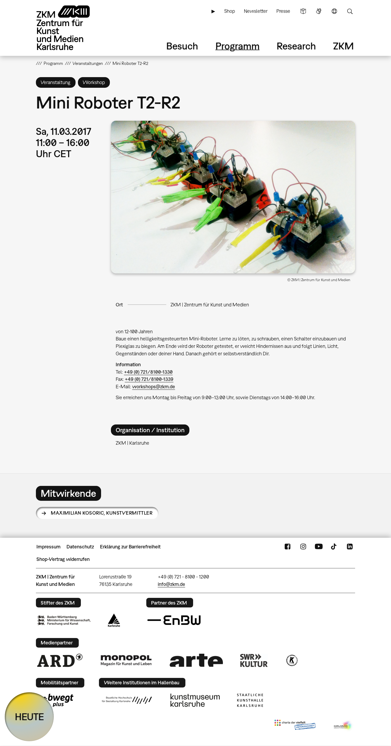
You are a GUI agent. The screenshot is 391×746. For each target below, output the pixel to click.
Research (296, 46)
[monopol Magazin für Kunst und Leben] (126, 660)
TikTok (334, 546)
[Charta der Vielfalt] (295, 725)
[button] (233, 197)
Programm (237, 46)
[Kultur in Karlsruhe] (291, 660)
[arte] (196, 660)
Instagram (303, 546)
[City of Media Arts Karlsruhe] (343, 725)
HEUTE (29, 716)
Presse (283, 11)
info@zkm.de (171, 584)
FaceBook (287, 546)
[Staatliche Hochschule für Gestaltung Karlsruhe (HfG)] (126, 700)
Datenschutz (80, 546)
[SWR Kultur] (254, 660)
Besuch (182, 46)
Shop (229, 11)
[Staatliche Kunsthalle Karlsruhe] (250, 700)
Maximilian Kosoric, (101, 513)
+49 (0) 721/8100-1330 (148, 372)
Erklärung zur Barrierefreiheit (130, 546)
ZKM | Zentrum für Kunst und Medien (209, 304)
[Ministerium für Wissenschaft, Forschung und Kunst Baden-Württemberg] (63, 620)
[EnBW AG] (174, 620)
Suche (349, 11)
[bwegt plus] (55, 700)
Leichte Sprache (303, 11)
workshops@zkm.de (153, 386)
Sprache (334, 11)
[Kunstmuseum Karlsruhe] (195, 700)
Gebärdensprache (318, 11)
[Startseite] (70, 28)
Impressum (48, 546)
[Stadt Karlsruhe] (113, 620)
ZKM (343, 46)
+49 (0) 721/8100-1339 (149, 379)
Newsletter (256, 11)
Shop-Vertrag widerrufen (63, 559)
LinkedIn (349, 546)
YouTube (318, 546)
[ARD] (59, 660)
